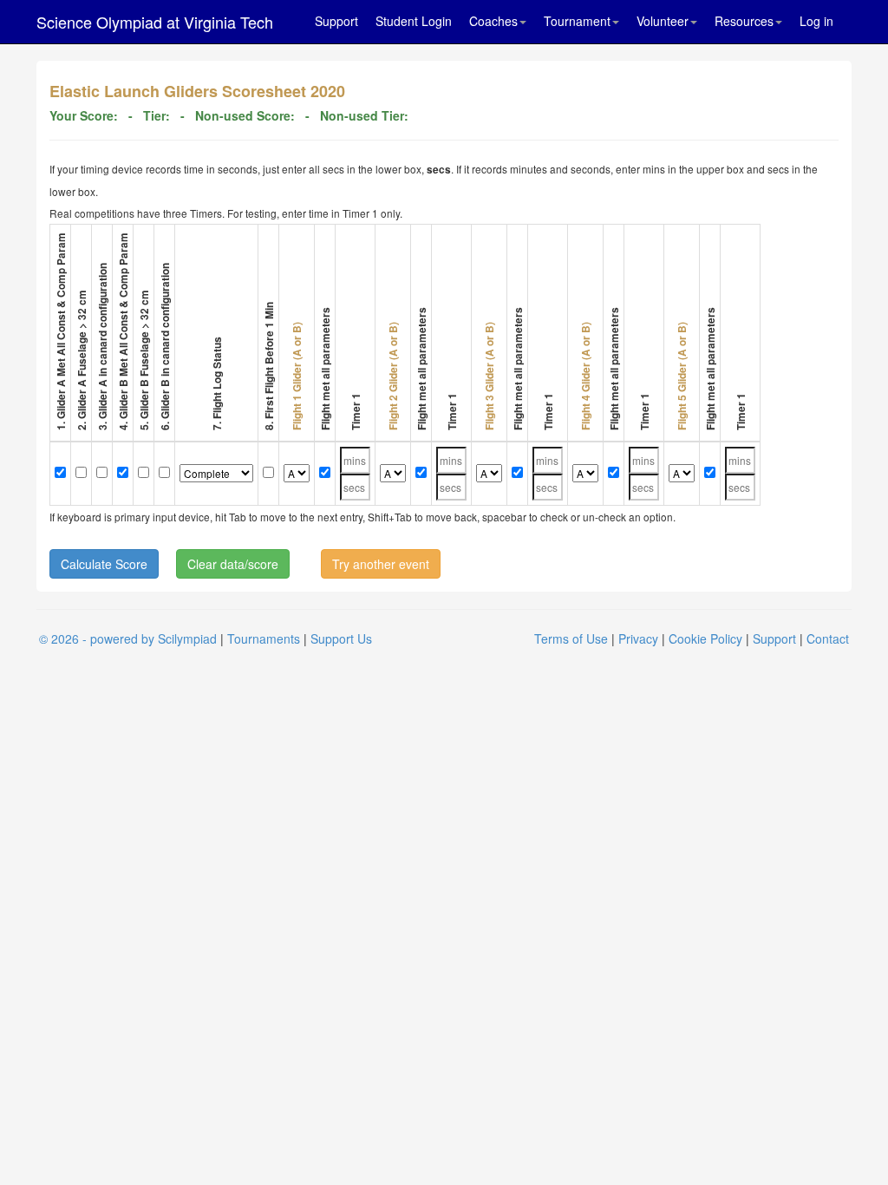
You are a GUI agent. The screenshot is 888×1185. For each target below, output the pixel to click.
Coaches (493, 20)
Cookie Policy (705, 638)
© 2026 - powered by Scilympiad (128, 638)
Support (336, 20)
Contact (827, 638)
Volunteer (663, 20)
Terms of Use (571, 638)
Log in (816, 20)
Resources (744, 20)
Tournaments (263, 638)
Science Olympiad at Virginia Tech (154, 21)
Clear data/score (232, 564)
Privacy (638, 638)
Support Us (341, 638)
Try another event (380, 564)
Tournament (577, 20)
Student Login (413, 20)
